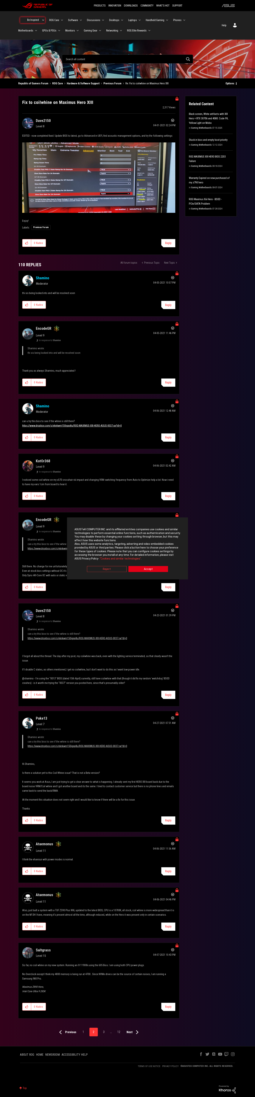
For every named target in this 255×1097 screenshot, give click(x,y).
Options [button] (230, 83)
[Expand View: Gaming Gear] (100, 30)
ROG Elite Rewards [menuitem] (137, 30)
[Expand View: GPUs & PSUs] (59, 30)
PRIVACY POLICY (170, 1066)
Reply (168, 243)
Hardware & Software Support (83, 83)
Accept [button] (148, 569)
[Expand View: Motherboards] (36, 30)
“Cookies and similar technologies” (120, 558)
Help (224, 25)
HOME (39, 1054)
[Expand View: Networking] (121, 30)
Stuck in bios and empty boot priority (208, 139)
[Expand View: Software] (81, 20)
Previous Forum (112, 83)
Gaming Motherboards (201, 128)
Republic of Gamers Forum (33, 83)
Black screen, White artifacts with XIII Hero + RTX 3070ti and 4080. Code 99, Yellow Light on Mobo (208, 118)
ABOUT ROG (27, 1054)
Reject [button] (107, 569)
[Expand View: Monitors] (78, 30)
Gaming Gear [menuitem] (90, 30)
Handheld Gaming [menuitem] (155, 20)
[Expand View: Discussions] (103, 20)
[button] (26, 243)
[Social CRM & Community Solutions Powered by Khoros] (227, 1089)
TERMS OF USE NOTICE (149, 1066)
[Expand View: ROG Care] (62, 20)
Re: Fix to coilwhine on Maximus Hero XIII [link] (147, 83)
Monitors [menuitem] (70, 30)
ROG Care (57, 83)
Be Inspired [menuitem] (33, 19)
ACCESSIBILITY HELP (75, 1054)
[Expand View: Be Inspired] (43, 20)
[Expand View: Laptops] (140, 20)
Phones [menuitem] (177, 20)
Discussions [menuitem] (93, 20)
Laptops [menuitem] (132, 20)
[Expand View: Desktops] (122, 20)
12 (118, 1032)
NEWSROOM (52, 1054)
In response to (50, 340)
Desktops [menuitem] (114, 20)
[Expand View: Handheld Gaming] (167, 20)
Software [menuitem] (73, 20)
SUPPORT (177, 5)
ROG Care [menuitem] (54, 20)
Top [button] (25, 1088)
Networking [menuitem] (112, 30)
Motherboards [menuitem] (25, 30)
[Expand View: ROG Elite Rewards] (149, 30)
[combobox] (127, 59)
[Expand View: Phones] (184, 20)
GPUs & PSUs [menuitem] (49, 30)
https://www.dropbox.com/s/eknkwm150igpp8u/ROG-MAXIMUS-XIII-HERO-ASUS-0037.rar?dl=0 (72, 425)
